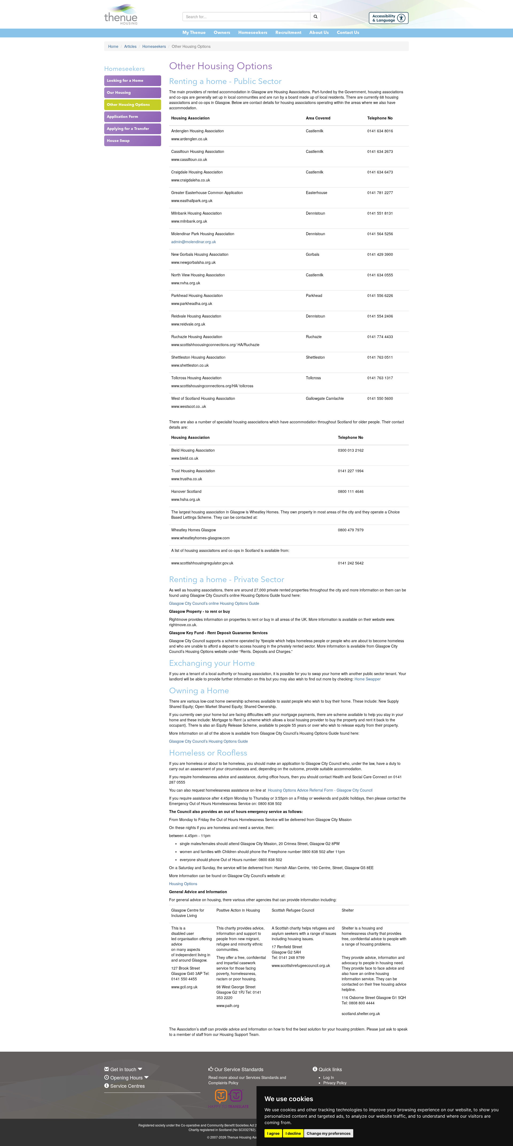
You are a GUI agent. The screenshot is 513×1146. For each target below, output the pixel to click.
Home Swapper (368, 679)
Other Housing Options (128, 105)
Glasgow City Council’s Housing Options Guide (208, 741)
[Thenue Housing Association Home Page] (139, 14)
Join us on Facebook (108, 1101)
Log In (328, 1077)
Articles (130, 46)
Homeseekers (252, 33)
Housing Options (183, 883)
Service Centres (127, 1085)
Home (113, 46)
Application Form (122, 117)
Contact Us (348, 33)
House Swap (118, 141)
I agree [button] (273, 1133)
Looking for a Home (125, 81)
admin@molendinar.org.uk (193, 241)
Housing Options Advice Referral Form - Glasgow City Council (320, 790)
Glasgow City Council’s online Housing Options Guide (214, 603)
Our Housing (119, 93)
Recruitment (288, 33)
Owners (222, 33)
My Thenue (194, 33)
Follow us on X (120, 1101)
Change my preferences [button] (329, 1133)
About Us (319, 33)
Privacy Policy (335, 1082)
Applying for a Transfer (128, 129)
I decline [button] (293, 1133)
